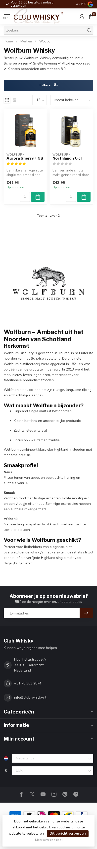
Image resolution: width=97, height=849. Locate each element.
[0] (91, 16)
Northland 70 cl (67, 158)
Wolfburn (46, 41)
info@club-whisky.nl (30, 697)
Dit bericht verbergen (67, 833)
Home (8, 41)
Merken (26, 41)
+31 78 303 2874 (27, 683)
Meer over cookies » (49, 840)
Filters (45, 85)
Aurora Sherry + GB (24, 158)
